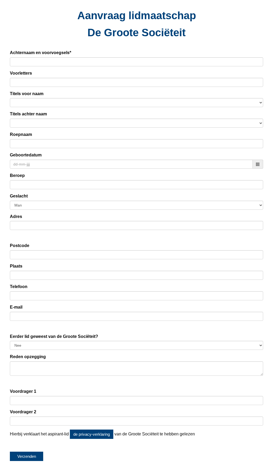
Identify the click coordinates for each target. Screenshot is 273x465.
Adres (16, 216)
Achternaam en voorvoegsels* (40, 52)
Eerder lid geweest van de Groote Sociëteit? (54, 336)
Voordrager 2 (23, 412)
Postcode (19, 245)
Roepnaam (21, 134)
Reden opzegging (28, 356)
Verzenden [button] (26, 456)
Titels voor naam (26, 93)
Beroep (17, 175)
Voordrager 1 (23, 391)
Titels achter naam (28, 114)
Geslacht (19, 196)
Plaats (16, 266)
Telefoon (18, 286)
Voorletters (21, 73)
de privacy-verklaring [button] (91, 434)
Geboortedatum (26, 155)
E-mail (16, 307)
